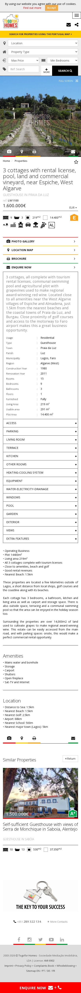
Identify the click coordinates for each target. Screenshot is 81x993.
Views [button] (10, 530)
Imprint (9, 965)
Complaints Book (44, 965)
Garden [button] (12, 514)
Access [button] (11, 423)
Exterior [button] (12, 522)
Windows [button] (13, 497)
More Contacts (59, 921)
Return (70, 758)
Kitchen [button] (12, 456)
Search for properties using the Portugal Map (40, 34)
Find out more (32, 8)
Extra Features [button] (17, 538)
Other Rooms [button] (16, 464)
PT (43, 971)
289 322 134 (29, 921)
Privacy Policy (23, 965)
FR (53, 971)
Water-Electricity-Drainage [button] (27, 489)
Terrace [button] (12, 448)
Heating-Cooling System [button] (24, 472)
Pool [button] (10, 505)
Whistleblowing (66, 965)
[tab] (40, 423)
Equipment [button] (14, 481)
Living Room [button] (15, 439)
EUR (72, 207)
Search (64, 71)
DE (48, 971)
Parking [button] (12, 431)
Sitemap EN (33, 971)
